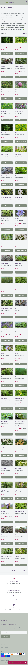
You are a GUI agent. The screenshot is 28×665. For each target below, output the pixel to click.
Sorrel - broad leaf (19, 264)
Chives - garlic (18, 197)
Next (24, 570)
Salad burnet (18, 556)
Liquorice (17, 490)
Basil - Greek (18, 468)
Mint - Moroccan (5, 154)
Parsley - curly (18, 176)
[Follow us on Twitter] (5, 647)
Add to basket (7, 77)
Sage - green (18, 154)
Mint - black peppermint (6, 556)
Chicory (17, 219)
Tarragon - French (19, 66)
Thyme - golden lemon (6, 197)
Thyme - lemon (18, 535)
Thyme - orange (4, 264)
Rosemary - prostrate (20, 422)
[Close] (25, 662)
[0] (25, 2)
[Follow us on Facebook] (2, 647)
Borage (3, 353)
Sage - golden (4, 490)
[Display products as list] (26, 33)
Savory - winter (4, 242)
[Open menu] (2, 2)
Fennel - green (18, 377)
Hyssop (3, 511)
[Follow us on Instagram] (7, 647)
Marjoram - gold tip (19, 398)
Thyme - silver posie (5, 535)
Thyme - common (19, 111)
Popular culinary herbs (6, 45)
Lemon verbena (18, 285)
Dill (16, 133)
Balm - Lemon (4, 219)
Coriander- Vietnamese (6, 308)
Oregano (3, 66)
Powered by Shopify (5, 662)
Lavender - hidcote (5, 330)
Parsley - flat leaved (5, 133)
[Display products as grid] (24, 33)
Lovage (17, 353)
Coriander (3, 111)
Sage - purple (4, 176)
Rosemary (3, 90)
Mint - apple (4, 398)
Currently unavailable (7, 120)
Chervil (2, 377)
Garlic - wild (18, 242)
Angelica (17, 447)
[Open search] (20, 2)
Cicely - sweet (4, 447)
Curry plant (3, 468)
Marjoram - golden (19, 511)
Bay (16, 308)
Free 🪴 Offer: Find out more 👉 (16, 663)
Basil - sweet (18, 330)
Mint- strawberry (5, 422)
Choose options (7, 53)
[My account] (23, 2)
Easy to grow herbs (19, 45)
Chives (16, 90)
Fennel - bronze (4, 285)
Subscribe (5, 637)
